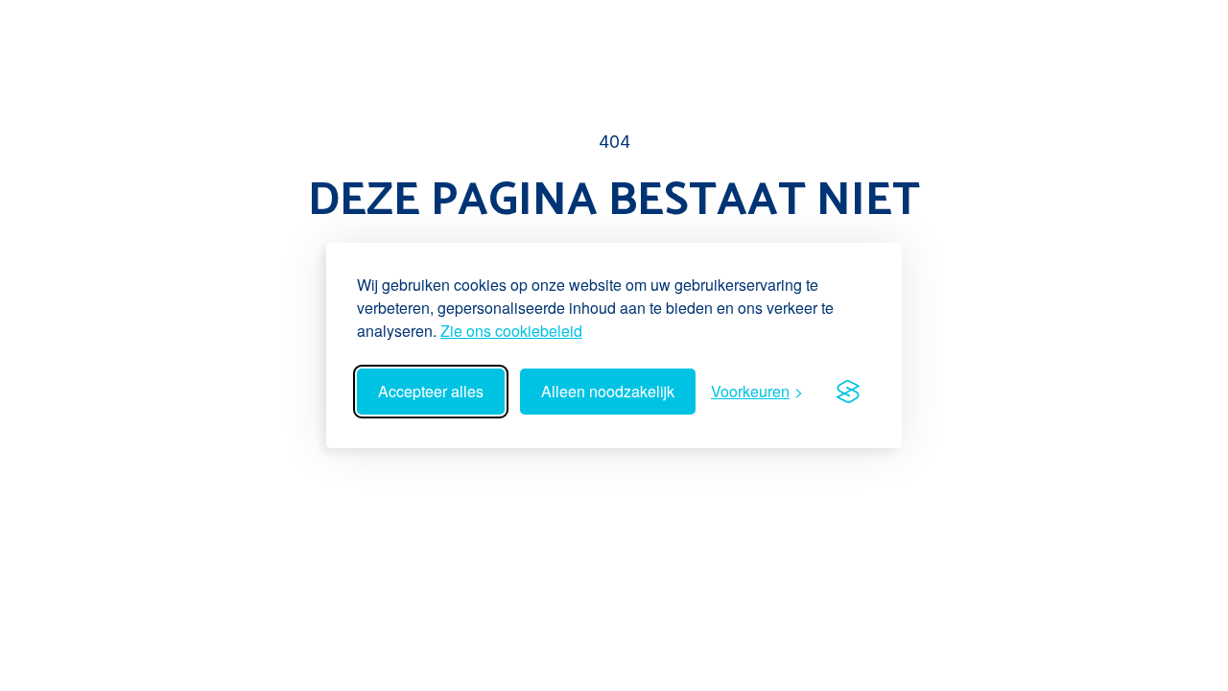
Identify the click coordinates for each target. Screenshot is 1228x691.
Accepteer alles (431, 391)
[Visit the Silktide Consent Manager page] (848, 392)
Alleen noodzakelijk (607, 391)
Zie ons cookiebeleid (511, 331)
